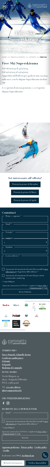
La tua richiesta (13, 256)
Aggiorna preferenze (11, 447)
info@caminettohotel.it (12, 390)
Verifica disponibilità (37, 463)
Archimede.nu (28, 455)
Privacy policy (27, 447)
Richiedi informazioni (13, 463)
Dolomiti (6, 361)
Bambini (9, 247)
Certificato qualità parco (12, 358)
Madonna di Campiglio (12, 367)
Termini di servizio (35, 288)
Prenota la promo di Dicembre (25, 184)
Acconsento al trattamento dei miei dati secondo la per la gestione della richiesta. (27, 270)
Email (9, 224)
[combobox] (25, 242)
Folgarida (6, 364)
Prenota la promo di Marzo (25, 192)
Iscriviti (25, 438)
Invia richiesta (25, 292)
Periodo (9, 232)
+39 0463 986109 (13, 387)
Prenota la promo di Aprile (25, 200)
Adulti (9, 238)
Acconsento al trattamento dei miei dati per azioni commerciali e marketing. (25, 276)
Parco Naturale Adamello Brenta (16, 354)
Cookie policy (41, 447)
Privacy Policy (42, 286)
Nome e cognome (13, 216)
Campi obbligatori (8, 281)
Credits (6, 450)
